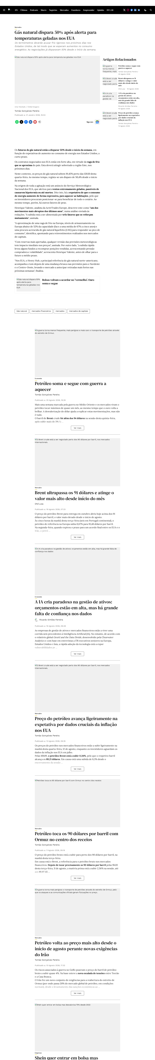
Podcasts (34, 10)
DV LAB (110, 10)
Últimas (23, 10)
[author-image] (36, 620)
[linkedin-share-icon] (30, 123)
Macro (43, 10)
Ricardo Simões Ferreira (51, 619)
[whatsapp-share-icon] (17, 123)
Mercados (64, 10)
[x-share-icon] (21, 123)
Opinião (100, 10)
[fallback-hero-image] (110, 69)
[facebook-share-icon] (26, 123)
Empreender (88, 10)
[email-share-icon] (35, 123)
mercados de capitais (78, 311)
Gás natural (22, 311)
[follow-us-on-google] (97, 122)
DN (16, 10)
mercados (60, 311)
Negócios (53, 10)
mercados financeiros (41, 311)
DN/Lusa (39, 504)
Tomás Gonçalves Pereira (27, 111)
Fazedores (75, 10)
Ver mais (77, 428)
